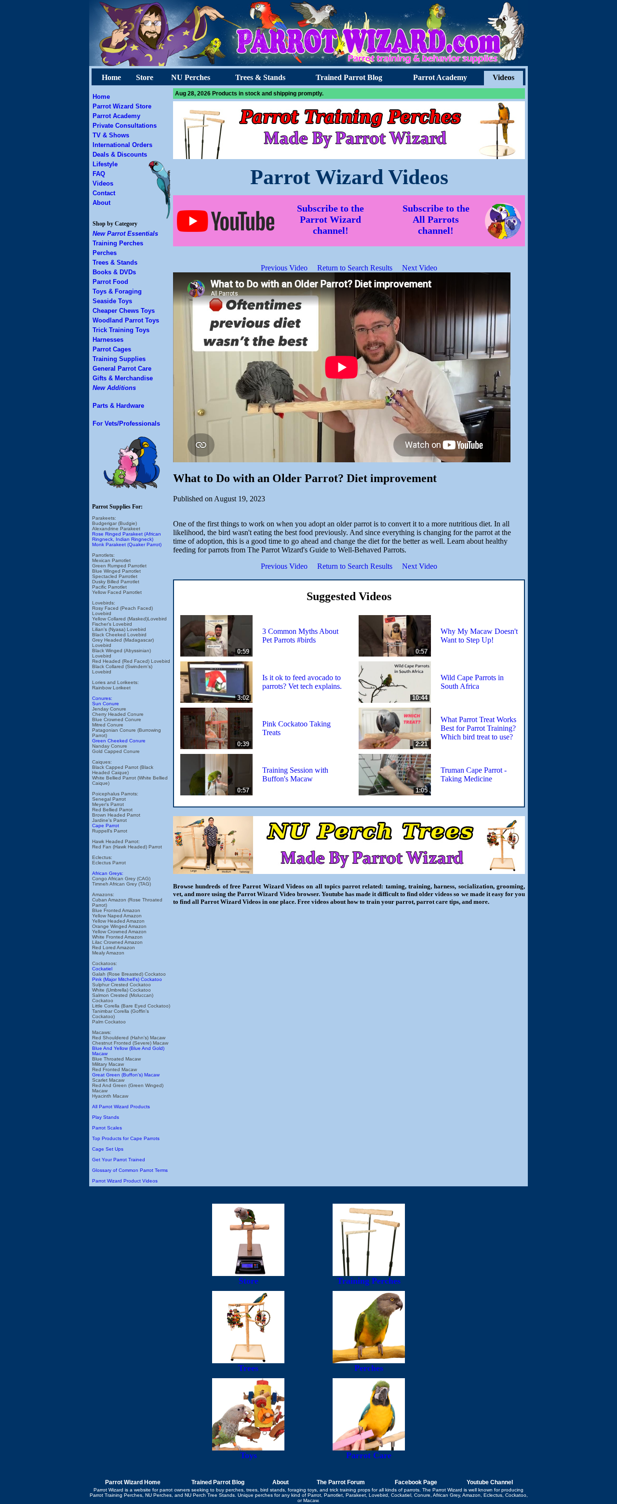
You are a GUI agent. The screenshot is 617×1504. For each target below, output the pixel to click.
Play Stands (105, 1117)
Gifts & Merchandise (123, 378)
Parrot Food (110, 281)
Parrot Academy (440, 77)
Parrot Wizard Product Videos (125, 1180)
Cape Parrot (105, 825)
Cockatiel (102, 968)
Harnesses (108, 339)
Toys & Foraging (117, 291)
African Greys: (107, 873)
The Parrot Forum (341, 1482)
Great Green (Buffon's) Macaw (126, 1074)
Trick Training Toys (121, 330)
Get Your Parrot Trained (118, 1159)
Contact (104, 193)
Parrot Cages (112, 349)
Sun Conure (105, 703)
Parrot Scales (107, 1127)
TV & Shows (111, 135)
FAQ (99, 173)
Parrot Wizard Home (133, 1482)
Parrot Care (368, 1455)
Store (144, 77)
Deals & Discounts (120, 154)
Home (111, 77)
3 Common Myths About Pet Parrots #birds (300, 635)
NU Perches (190, 77)
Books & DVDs (114, 272)
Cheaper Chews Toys (124, 310)
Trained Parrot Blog (349, 77)
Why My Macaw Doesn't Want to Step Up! (479, 635)
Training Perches (118, 243)
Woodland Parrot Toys (126, 320)
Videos (503, 77)
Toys (248, 1455)
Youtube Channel (490, 1482)
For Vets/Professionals (126, 423)
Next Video (419, 268)
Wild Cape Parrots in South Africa (472, 681)
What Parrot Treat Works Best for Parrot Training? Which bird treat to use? (478, 728)
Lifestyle (105, 164)
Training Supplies (119, 359)
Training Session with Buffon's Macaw (295, 774)
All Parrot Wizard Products (121, 1106)
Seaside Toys (112, 301)
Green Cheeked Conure (119, 740)
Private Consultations (125, 125)
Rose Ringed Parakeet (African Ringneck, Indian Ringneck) (126, 536)
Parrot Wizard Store (122, 106)
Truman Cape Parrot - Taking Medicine (474, 774)
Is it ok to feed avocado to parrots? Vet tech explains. (302, 681)
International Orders (122, 144)
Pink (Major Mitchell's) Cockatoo (127, 979)
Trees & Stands (260, 77)
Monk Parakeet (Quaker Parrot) (126, 544)
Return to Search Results (354, 268)
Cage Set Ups (107, 1149)
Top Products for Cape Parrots (126, 1138)
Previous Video (284, 268)
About (101, 202)
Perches (105, 252)
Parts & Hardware (118, 405)
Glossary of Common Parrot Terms (130, 1170)
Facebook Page (416, 1482)
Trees (248, 1368)
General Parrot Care (122, 368)
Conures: (102, 698)
